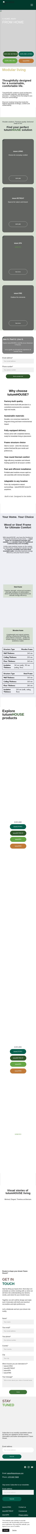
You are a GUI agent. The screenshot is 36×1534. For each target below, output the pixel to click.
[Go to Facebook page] (25, 1467)
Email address (7, 1446)
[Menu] (32, 5)
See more (18, 323)
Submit (18, 1392)
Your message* (7, 1377)
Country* (5, 1346)
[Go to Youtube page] (32, 1467)
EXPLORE (18, 178)
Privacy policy (23, 1515)
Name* (4, 1318)
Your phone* (6, 1336)
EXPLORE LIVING (26, 54)
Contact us (22, 1507)
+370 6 (10, 1477)
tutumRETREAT (18, 833)
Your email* (6, 1327)
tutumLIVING (18, 826)
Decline (14, 1530)
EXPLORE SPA (10, 61)
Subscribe (12, 1456)
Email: (4, 1473)
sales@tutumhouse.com (15, 1473)
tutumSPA (18, 839)
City (3, 1355)
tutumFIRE (26, 61)
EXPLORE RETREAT (10, 54)
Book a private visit (18, 376)
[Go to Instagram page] (29, 1467)
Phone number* (7, 366)
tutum (4, 1511)
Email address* (7, 358)
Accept (6, 1530)
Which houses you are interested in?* (15, 1364)
